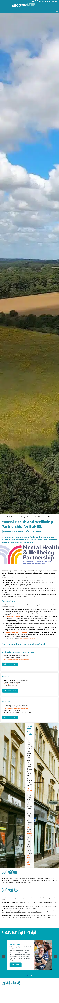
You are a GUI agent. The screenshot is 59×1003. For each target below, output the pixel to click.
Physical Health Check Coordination (16, 632)
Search (48, 1)
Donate (54, 1)
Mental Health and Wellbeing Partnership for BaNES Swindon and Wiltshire (30, 517)
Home (3, 517)
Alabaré (13, 946)
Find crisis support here (27, 638)
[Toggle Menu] (57, 11)
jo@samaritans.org (29, 833)
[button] (3, 956)
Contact (41, 1)
